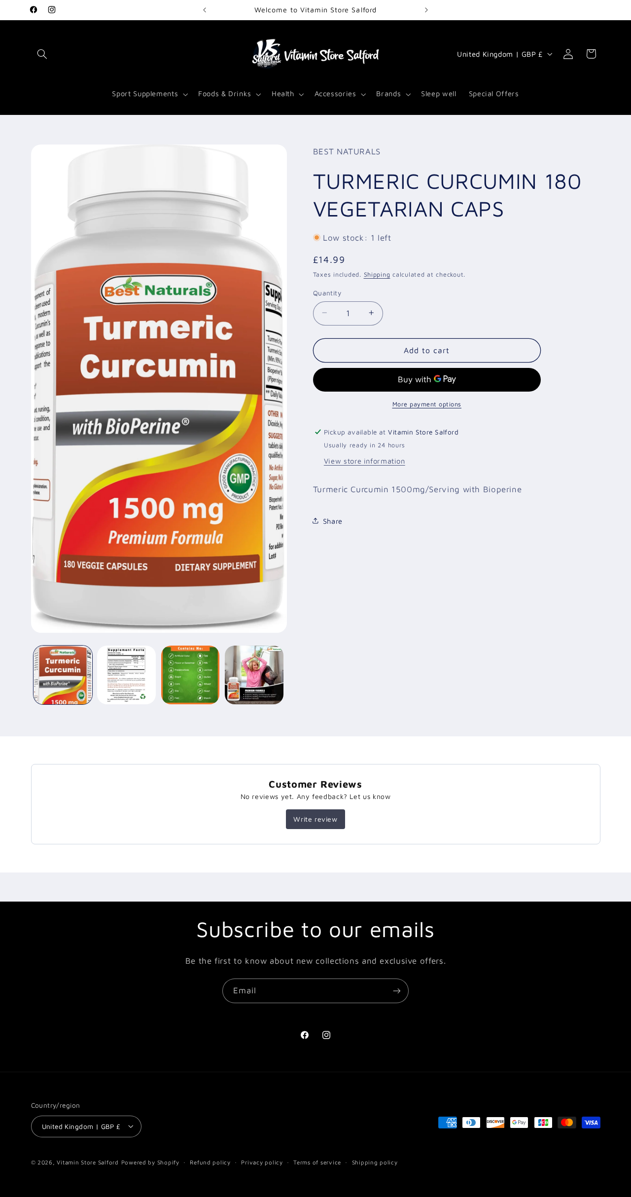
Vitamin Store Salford (87, 1162)
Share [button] (333, 520)
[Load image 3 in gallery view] (190, 675)
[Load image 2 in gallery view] (126, 675)
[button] (42, 53)
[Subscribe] (397, 991)
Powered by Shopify (150, 1162)
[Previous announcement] (204, 10)
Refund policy (210, 1162)
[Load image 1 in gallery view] (63, 675)
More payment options (427, 403)
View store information (364, 460)
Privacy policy (261, 1162)
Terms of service (317, 1162)
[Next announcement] (426, 10)
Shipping (377, 274)
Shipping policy (375, 1162)
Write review (315, 819)
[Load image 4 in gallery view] (254, 675)
